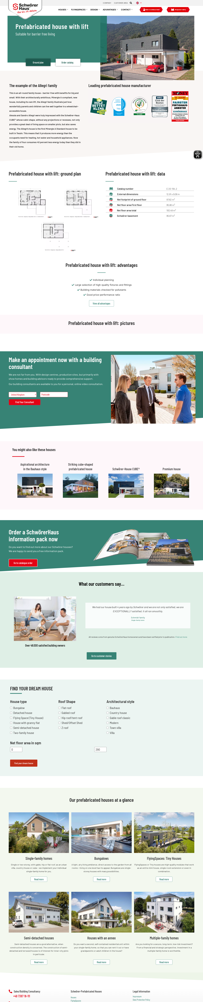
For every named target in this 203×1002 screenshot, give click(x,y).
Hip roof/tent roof (72, 717)
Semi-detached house (26, 727)
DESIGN (94, 9)
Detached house (22, 713)
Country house (118, 713)
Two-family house (23, 732)
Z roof (65, 727)
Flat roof (66, 708)
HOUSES (62, 9)
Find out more (181, 637)
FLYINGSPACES (78, 9)
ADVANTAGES (109, 9)
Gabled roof (68, 713)
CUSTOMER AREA (121, 3)
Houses (73, 997)
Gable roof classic (120, 717)
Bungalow (19, 708)
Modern (114, 723)
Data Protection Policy (141, 999)
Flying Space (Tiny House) (28, 717)
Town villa (115, 727)
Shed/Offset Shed (72, 723)
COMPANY (107, 3)
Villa (112, 732)
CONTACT (126, 9)
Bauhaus (115, 708)
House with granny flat (26, 723)
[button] (131, 3)
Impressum (137, 996)
